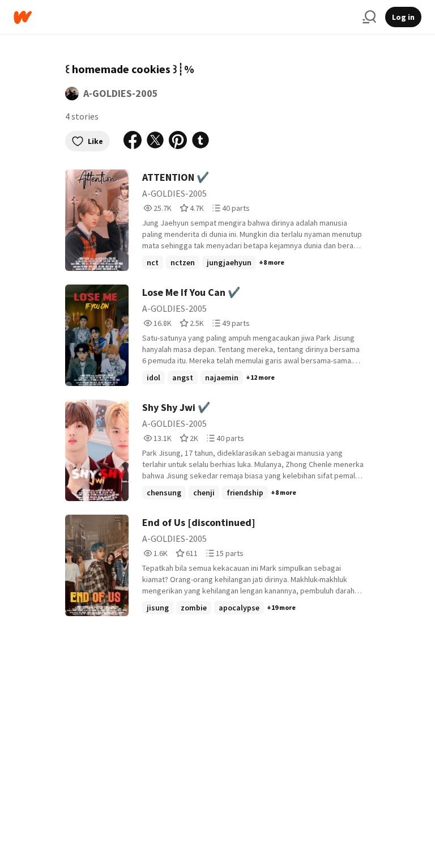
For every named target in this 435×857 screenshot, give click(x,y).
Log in (403, 17)
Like (95, 141)
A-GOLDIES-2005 (120, 93)
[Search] (369, 17)
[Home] (183, 17)
